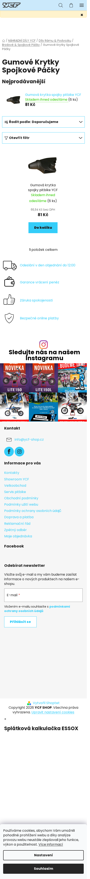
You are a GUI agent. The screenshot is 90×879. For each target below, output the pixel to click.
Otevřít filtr (19, 137)
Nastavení (43, 855)
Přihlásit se (20, 621)
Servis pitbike (15, 491)
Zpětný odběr (15, 529)
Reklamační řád (17, 523)
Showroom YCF (16, 479)
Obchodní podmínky (21, 498)
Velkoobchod (15, 485)
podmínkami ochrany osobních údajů (37, 608)
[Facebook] (9, 451)
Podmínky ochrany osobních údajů (32, 510)
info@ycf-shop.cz (29, 439)
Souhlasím (43, 868)
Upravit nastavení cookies (52, 712)
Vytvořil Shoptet (46, 703)
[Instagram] (19, 451)
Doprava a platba (18, 517)
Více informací (51, 844)
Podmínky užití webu (21, 504)
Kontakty (11, 472)
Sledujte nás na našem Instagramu (44, 355)
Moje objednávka (18, 536)
